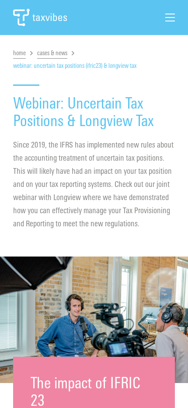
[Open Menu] (170, 17)
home (19, 53)
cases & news (52, 53)
